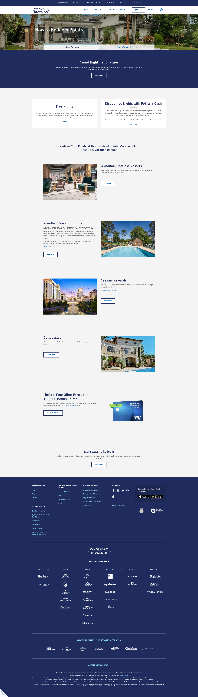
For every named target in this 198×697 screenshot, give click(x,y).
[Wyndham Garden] (88, 592)
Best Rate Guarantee (39, 511)
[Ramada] (88, 615)
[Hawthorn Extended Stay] (43, 576)
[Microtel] (65, 592)
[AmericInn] (88, 600)
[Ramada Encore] (88, 623)
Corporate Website (64, 492)
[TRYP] (110, 576)
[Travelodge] (65, 607)
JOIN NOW (138, 10)
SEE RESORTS (47, 247)
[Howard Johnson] (65, 600)
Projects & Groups (89, 498)
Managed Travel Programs (91, 494)
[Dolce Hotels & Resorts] (155, 584)
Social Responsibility (64, 499)
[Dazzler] (110, 592)
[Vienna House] (110, 600)
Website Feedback (118, 505)
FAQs (33, 494)
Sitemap (35, 498)
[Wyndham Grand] (155, 592)
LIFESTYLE (110, 569)
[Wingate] (88, 584)
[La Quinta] (88, 576)
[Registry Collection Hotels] (155, 576)
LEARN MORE (99, 75)
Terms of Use (36, 521)
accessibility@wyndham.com (125, 678)
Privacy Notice (36, 525)
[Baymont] (88, 607)
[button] (46, 3)
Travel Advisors (88, 505)
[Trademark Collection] (132, 584)
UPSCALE (132, 569)
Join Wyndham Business (91, 490)
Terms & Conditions (70, 405)
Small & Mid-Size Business (92, 501)
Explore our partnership (108, 290)
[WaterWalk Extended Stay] (43, 584)
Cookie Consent (37, 528)
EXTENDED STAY (43, 569)
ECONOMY (65, 569)
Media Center (62, 503)
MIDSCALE (88, 569)
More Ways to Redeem (127, 47)
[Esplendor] (110, 584)
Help (33, 490)
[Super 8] (65, 584)
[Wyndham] (132, 576)
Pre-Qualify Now (138, 3)
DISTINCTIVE (155, 569)
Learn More (64, 121)
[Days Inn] (65, 576)
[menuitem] (87, 10)
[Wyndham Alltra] (110, 607)
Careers (60, 496)
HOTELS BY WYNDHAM (99, 562)
